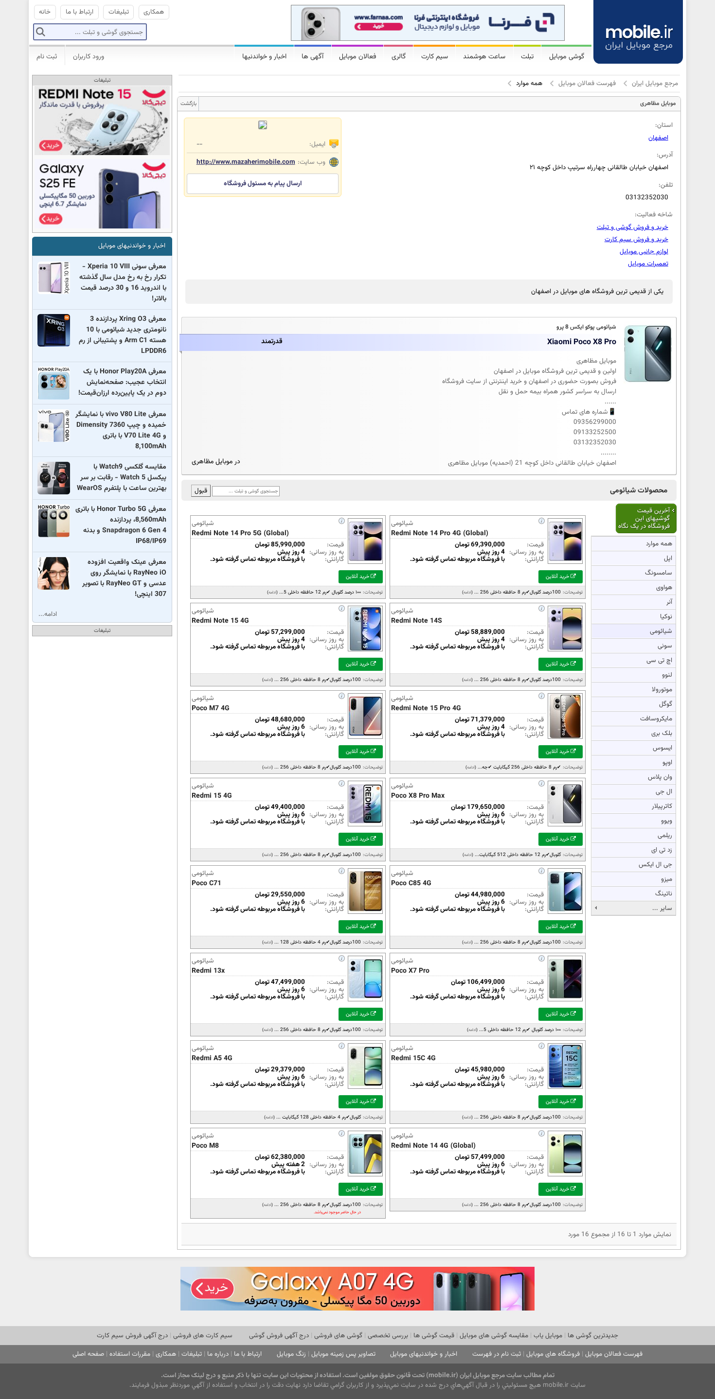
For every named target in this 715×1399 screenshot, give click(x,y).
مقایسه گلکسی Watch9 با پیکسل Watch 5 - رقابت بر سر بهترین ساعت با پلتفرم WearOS (121, 478)
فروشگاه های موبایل (553, 1354)
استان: (664, 125)
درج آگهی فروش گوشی (279, 1335)
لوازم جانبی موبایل (644, 251)
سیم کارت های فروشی (202, 1335)
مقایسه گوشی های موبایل (494, 1335)
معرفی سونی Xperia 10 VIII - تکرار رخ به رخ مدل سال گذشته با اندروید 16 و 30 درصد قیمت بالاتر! (122, 283)
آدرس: (665, 155)
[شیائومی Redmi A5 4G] (365, 1089)
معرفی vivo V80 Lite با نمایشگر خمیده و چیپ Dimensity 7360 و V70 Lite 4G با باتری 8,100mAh (120, 430)
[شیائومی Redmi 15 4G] (365, 827)
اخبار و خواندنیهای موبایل (131, 246)
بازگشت (188, 104)
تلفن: (666, 185)
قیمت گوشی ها (433, 1335)
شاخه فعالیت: (654, 215)
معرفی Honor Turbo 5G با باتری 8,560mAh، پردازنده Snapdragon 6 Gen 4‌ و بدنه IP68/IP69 (120, 525)
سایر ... (662, 908)
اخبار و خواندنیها (264, 57)
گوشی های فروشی (338, 1335)
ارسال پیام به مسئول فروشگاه (263, 183)
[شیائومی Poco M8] (365, 1177)
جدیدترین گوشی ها (593, 1335)
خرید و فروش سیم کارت (636, 239)
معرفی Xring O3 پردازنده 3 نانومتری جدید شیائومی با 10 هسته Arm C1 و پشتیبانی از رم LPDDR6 (122, 335)
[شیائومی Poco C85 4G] (565, 914)
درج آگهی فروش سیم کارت (132, 1335)
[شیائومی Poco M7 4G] (365, 739)
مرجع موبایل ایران (655, 83)
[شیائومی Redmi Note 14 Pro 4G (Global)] (565, 565)
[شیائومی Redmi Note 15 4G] (365, 652)
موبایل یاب (548, 1335)
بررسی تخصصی (388, 1335)
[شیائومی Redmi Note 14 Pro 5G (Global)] (365, 565)
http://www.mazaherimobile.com (246, 162)
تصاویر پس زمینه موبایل (343, 1354)
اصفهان (658, 138)
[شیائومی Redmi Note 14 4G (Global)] (565, 1177)
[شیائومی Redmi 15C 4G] (565, 1089)
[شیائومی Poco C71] (365, 914)
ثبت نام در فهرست (496, 1354)
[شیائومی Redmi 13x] (365, 1002)
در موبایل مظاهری (216, 461)
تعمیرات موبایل (648, 264)
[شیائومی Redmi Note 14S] (565, 652)
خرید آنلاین (558, 577)
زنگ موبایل (291, 1354)
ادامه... (47, 614)
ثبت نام (46, 57)
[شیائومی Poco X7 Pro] (565, 1002)
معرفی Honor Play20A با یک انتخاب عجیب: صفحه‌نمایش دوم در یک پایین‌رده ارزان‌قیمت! (122, 383)
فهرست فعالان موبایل (587, 83)
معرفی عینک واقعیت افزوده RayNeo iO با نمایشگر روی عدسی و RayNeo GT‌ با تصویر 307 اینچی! (124, 578)
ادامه (467, 592)
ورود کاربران (88, 57)
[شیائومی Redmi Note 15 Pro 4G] (565, 739)
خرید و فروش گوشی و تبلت (632, 227)
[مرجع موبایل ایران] (638, 30)
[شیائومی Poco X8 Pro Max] (565, 827)
